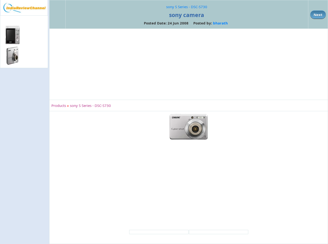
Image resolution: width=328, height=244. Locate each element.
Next (318, 14)
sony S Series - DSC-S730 (186, 6)
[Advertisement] (24, 147)
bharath (220, 23)
